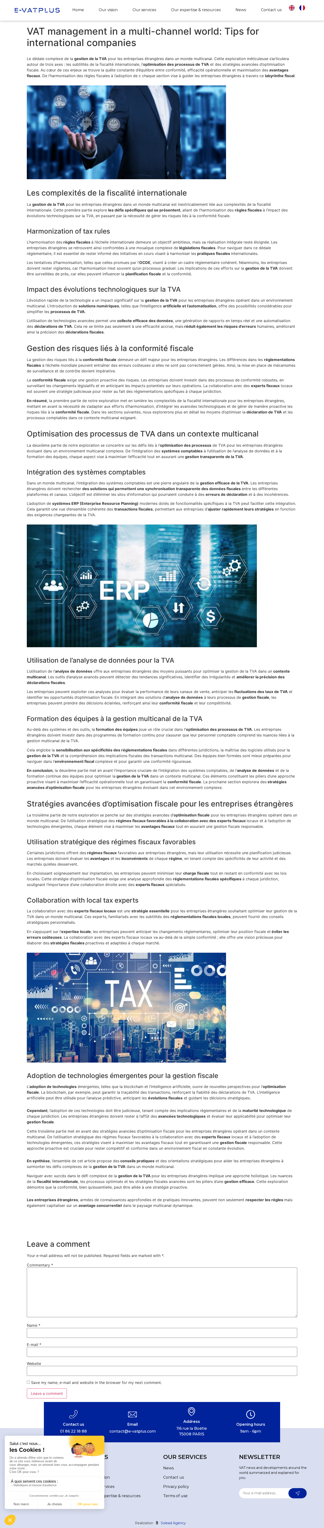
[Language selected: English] (299, 10)
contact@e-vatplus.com (132, 1431)
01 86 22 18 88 (73, 1431)
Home (78, 10)
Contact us (271, 10)
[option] (303, 8)
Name (33, 1325)
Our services (144, 10)
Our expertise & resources (196, 10)
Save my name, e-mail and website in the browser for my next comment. (96, 1382)
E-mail (34, 1344)
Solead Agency (173, 1523)
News (241, 10)
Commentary (40, 1265)
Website (34, 1363)
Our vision (108, 10)
